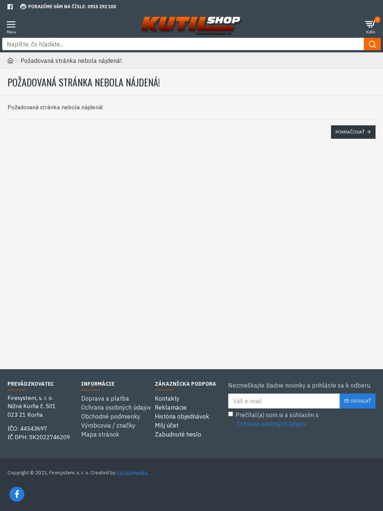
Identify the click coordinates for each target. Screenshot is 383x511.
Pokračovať (350, 132)
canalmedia (132, 473)
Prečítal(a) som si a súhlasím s (277, 419)
